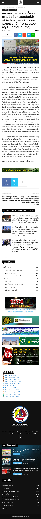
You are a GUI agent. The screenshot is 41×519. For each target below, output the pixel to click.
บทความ (5, 279)
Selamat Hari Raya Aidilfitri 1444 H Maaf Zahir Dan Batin (26, 451)
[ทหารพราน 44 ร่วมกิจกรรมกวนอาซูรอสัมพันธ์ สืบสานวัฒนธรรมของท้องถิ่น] (6, 461)
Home (3, 7)
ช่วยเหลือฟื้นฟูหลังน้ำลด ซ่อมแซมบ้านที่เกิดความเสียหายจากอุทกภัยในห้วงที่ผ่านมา (11, 198)
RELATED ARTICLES (9, 211)
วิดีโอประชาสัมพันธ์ (11, 290)
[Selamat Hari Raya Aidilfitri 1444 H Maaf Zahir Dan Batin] (6, 452)
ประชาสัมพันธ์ (10, 7)
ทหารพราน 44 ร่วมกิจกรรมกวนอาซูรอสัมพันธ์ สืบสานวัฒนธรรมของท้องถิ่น (24, 460)
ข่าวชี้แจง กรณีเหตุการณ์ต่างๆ (5, 220)
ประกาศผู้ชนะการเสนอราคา (13, 270)
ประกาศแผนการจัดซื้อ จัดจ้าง (13, 276)
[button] (38, 2)
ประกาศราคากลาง (10, 273)
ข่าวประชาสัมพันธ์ (20, 7)
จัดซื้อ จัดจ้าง (7, 267)
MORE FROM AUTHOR (26, 211)
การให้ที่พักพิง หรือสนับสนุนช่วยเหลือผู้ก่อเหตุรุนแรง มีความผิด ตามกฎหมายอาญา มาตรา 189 (26, 470)
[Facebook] (20, 437)
